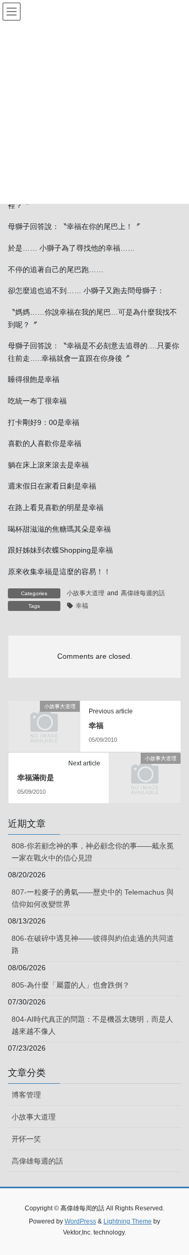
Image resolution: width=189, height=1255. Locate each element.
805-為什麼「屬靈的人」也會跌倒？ (71, 985)
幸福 (82, 605)
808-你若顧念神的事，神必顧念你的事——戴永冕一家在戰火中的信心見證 (93, 852)
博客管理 (26, 1095)
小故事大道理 (85, 593)
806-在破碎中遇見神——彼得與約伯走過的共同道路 (93, 944)
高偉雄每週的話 (143, 593)
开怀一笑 (26, 1139)
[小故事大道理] (44, 722)
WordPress (80, 1221)
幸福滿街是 (35, 777)
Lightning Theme (127, 1221)
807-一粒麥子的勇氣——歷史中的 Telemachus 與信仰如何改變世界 (93, 898)
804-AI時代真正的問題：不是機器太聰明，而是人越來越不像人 (92, 1025)
